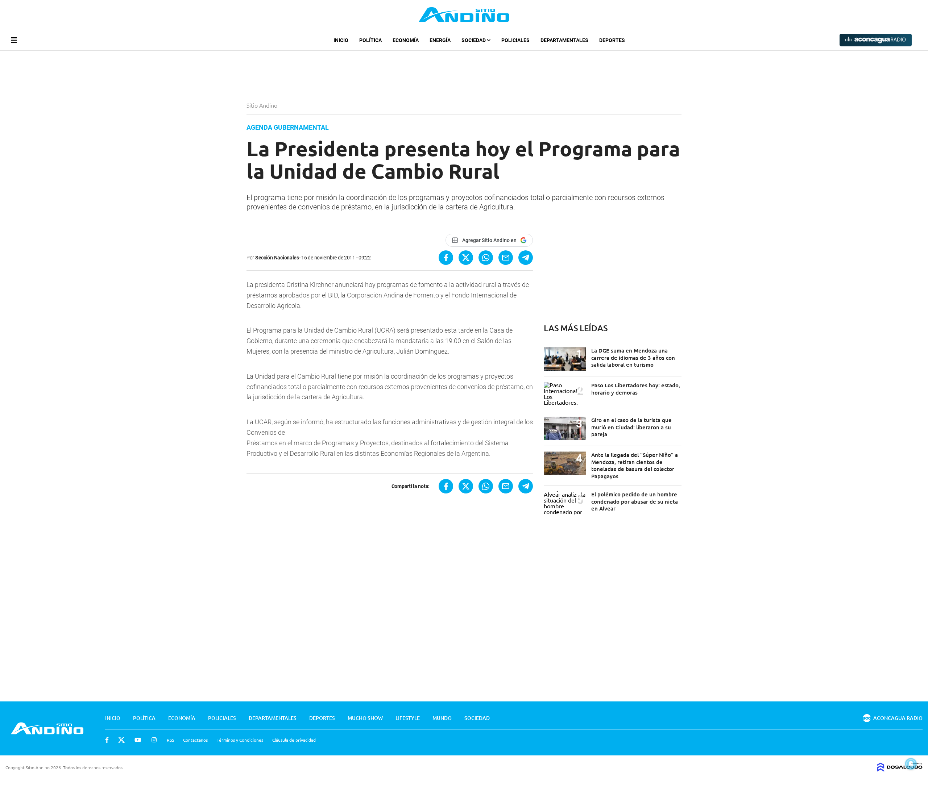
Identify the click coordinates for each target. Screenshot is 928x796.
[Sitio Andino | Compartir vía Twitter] (466, 257)
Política (370, 40)
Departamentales (564, 40)
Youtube (137, 740)
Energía (440, 40)
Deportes (612, 40)
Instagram (154, 740)
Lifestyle (407, 717)
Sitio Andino (262, 105)
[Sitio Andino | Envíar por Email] (505, 257)
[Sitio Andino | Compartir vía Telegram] (525, 257)
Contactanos (195, 740)
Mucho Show (365, 717)
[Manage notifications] (911, 764)
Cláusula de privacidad (294, 740)
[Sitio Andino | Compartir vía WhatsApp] (485, 257)
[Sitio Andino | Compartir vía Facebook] (446, 257)
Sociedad (474, 40)
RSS (170, 740)
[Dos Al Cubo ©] (900, 769)
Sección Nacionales (277, 258)
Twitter (121, 740)
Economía (406, 40)
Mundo (442, 717)
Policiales (515, 40)
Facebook (107, 740)
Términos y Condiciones (240, 740)
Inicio (341, 40)
